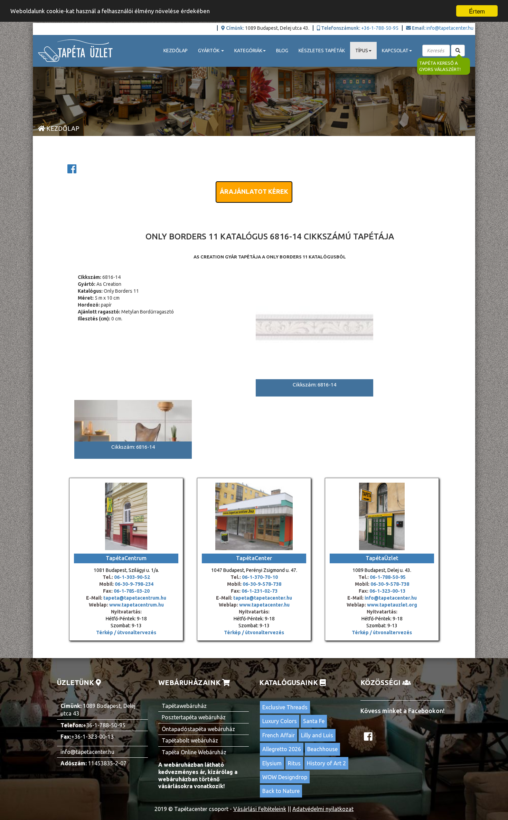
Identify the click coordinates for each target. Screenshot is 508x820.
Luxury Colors (279, 721)
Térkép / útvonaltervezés (126, 632)
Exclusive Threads (285, 707)
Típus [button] (361, 50)
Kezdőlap (175, 50)
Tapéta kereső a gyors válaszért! (440, 66)
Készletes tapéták (322, 50)
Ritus (294, 763)
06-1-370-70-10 (260, 577)
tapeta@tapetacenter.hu (262, 598)
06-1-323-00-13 (387, 591)
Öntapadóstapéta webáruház (198, 729)
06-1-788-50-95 (388, 577)
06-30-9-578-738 (262, 584)
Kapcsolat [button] (395, 50)
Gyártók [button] (209, 50)
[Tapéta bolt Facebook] (369, 738)
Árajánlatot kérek (254, 191)
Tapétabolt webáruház (190, 740)
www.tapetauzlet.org (391, 605)
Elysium (272, 763)
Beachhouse (322, 749)
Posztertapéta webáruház (194, 717)
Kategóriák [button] (248, 50)
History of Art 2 (326, 763)
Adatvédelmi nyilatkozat (323, 809)
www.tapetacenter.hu (264, 605)
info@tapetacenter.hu (449, 28)
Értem (477, 11)
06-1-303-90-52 (132, 577)
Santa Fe (313, 721)
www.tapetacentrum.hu (136, 605)
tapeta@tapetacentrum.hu (134, 598)
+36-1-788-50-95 (379, 28)
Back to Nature (281, 791)
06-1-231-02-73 (259, 591)
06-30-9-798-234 (134, 584)
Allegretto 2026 (281, 749)
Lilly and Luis (317, 735)
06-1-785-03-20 (132, 591)
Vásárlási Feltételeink (259, 809)
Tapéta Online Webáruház (194, 752)
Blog (282, 50)
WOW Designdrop (284, 777)
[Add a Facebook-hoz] (71, 171)
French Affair (278, 735)
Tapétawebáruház (184, 706)
